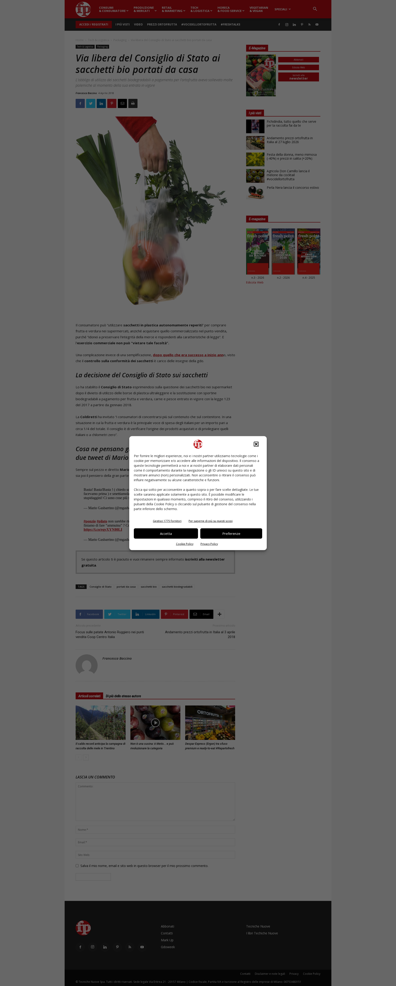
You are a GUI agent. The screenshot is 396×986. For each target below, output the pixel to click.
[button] (256, 444)
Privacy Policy (209, 544)
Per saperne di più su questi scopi (211, 521)
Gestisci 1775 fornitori (167, 521)
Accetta (166, 533)
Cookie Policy (184, 544)
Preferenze (231, 533)
